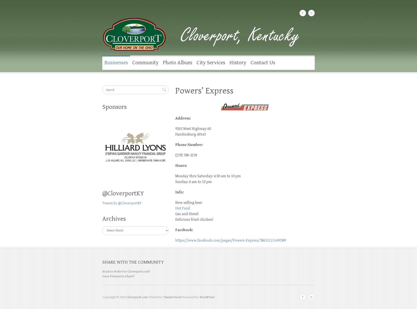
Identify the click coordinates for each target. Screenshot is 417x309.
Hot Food (182, 208)
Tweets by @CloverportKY (122, 203)
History (238, 63)
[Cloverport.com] (208, 30)
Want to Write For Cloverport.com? (126, 271)
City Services (211, 63)
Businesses (116, 63)
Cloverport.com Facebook (303, 13)
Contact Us (263, 63)
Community (145, 63)
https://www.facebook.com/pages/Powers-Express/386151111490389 (230, 240)
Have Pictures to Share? (118, 276)
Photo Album (177, 63)
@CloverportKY (123, 193)
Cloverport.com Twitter (311, 13)
